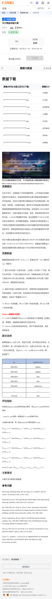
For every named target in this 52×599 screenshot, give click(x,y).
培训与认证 (28, 573)
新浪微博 (15, 559)
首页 (3, 13)
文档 (4, 573)
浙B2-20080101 (28, 589)
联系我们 (26, 566)
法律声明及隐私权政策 (11, 583)
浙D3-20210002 (26, 592)
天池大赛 (13, 13)
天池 (4, 8)
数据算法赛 (24, 13)
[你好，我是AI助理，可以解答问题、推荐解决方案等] (37, 3)
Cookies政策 (24, 583)
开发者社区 (11, 573)
